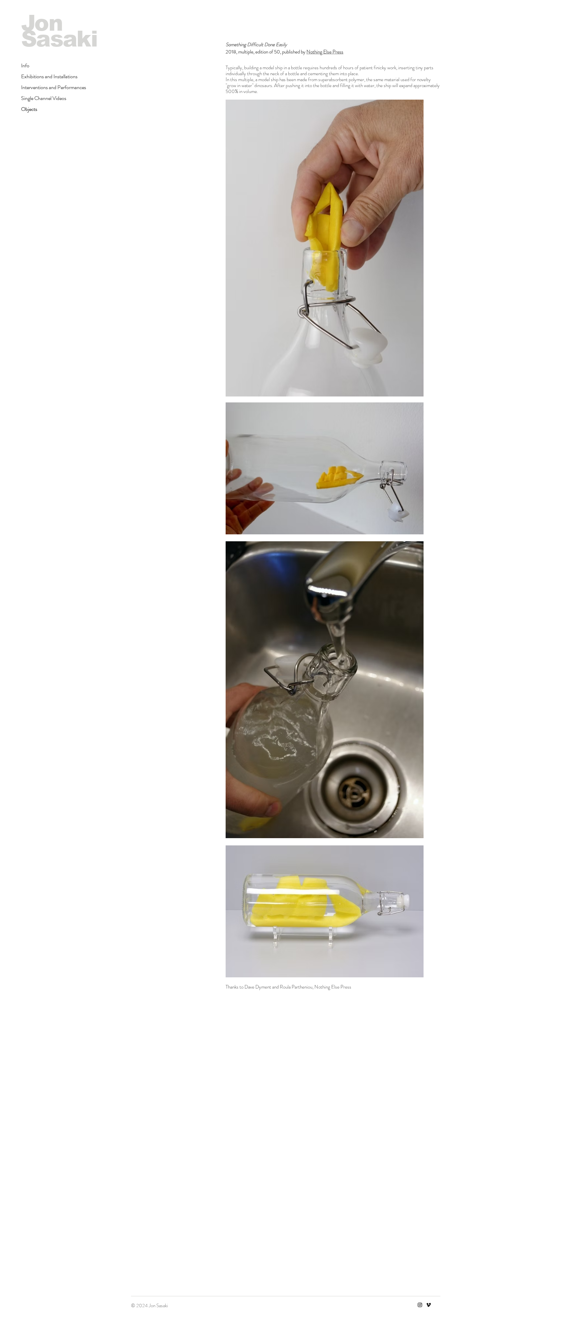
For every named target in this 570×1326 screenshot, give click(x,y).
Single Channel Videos (43, 98)
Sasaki (59, 38)
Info (25, 65)
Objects (29, 109)
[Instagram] (420, 1305)
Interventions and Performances (53, 87)
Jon (41, 23)
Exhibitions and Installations (49, 76)
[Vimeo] (428, 1305)
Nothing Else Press (324, 51)
